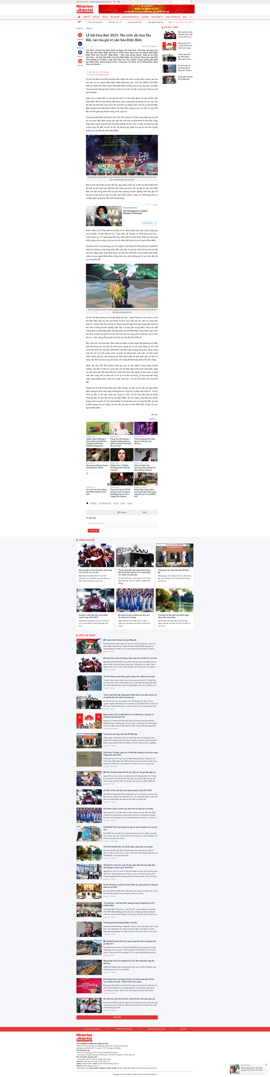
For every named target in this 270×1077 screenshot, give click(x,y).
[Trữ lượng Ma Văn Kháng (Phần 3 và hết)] (89, 929)
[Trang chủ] (79, 17)
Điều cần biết (114, 728)
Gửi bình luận (93, 530)
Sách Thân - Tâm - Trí (100, 22)
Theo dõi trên (145, 46)
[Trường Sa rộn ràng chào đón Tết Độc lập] (174, 555)
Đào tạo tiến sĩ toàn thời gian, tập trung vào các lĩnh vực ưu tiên (95, 571)
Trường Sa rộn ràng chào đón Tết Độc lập (173, 571)
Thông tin (80, 565)
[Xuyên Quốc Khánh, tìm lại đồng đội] (89, 646)
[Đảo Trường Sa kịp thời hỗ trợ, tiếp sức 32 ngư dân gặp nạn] (89, 778)
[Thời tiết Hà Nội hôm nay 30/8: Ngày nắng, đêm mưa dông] (174, 600)
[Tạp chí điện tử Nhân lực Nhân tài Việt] (87, 9)
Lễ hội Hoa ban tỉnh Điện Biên (98, 75)
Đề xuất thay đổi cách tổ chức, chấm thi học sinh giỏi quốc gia (129, 999)
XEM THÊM (117, 1017)
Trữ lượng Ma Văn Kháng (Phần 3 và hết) (120, 923)
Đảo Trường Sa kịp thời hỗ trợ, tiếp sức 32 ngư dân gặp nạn (131, 772)
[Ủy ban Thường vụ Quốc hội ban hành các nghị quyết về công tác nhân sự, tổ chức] (89, 891)
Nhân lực (112, 688)
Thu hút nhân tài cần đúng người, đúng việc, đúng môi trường (129, 677)
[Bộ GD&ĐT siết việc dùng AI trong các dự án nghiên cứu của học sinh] (89, 833)
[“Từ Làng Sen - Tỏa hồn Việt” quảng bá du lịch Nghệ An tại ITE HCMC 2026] (89, 909)
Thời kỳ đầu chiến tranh (120, 22)
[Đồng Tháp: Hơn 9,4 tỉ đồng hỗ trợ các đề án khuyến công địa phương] (89, 967)
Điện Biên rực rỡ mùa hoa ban (98, 72)
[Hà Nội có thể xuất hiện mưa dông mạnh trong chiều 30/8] (95, 600)
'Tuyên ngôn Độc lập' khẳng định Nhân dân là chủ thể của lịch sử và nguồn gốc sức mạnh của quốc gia (134, 572)
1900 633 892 (87, 1063)
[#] (147, 9)
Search (191, 1)
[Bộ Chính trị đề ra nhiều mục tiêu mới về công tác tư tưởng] (135, 600)
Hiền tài (113, 934)
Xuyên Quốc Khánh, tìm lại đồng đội (121, 640)
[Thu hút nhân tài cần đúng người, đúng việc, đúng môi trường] (89, 683)
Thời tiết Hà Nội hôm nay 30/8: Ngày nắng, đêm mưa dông (173, 616)
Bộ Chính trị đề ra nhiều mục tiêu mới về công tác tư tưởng (134, 616)
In (146, 512)
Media (112, 651)
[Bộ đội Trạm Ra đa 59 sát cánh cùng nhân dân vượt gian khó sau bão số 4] (89, 947)
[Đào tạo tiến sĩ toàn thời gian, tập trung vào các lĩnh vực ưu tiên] (95, 555)
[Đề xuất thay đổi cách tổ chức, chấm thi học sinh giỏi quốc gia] (89, 1005)
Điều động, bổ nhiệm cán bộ (141, 22)
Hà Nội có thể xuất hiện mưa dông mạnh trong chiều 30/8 (93, 616)
